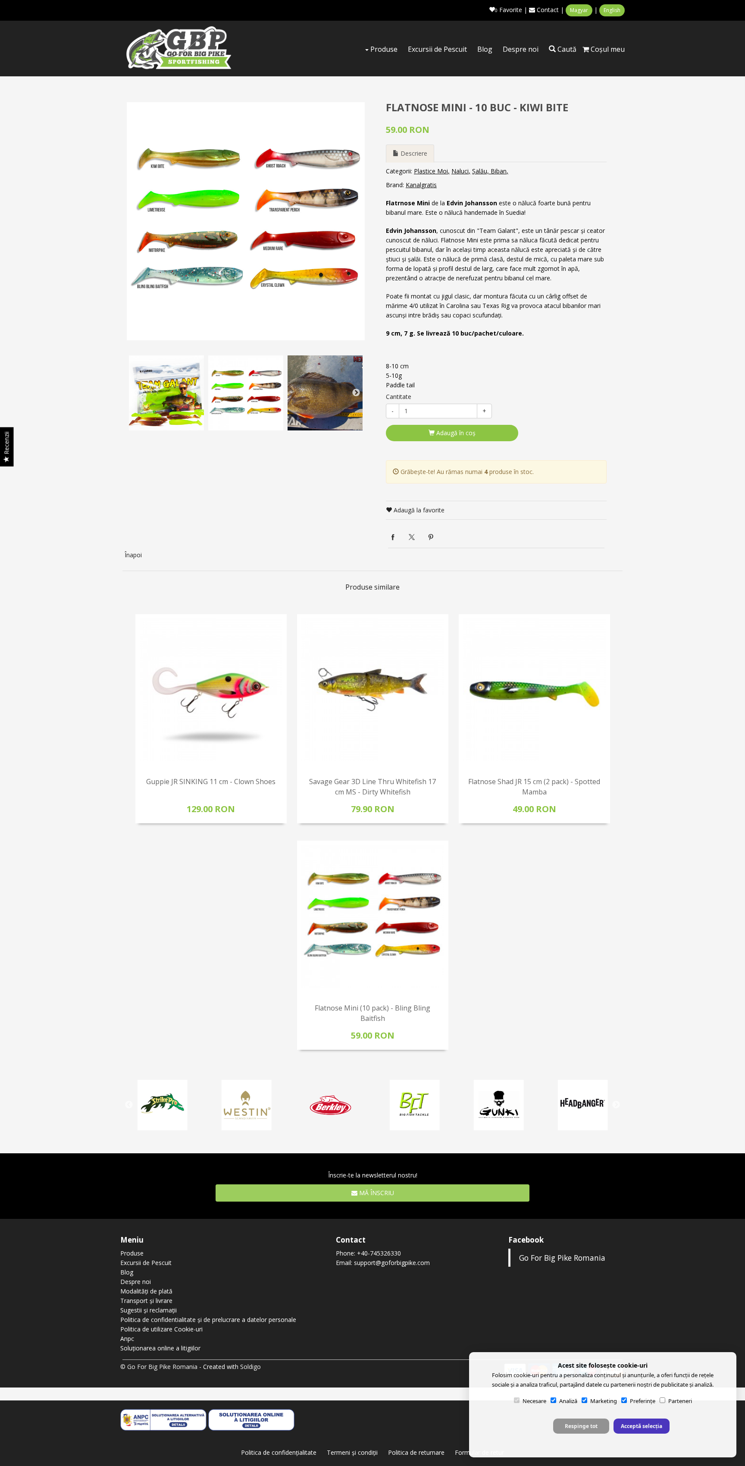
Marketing (603, 1401)
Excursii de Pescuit (437, 49)
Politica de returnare (416, 1452)
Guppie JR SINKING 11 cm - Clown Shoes (210, 781)
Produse (383, 49)
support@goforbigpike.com (392, 1263)
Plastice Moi (431, 171)
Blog (484, 49)
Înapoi (133, 555)
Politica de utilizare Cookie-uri (161, 1329)
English (612, 10)
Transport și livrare (146, 1300)
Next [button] (356, 393)
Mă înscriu (375, 1193)
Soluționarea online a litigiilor (160, 1348)
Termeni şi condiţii (352, 1452)
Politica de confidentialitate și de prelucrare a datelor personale (208, 1319)
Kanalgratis (421, 185)
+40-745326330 (379, 1253)
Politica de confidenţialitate (278, 1452)
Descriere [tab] (413, 153)
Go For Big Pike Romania (562, 1258)
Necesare (534, 1401)
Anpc (127, 1338)
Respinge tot (581, 1426)
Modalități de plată (146, 1291)
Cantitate (398, 396)
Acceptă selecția (641, 1426)
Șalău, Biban (489, 171)
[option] (246, 221)
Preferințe (642, 1401)
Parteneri (680, 1401)
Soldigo (250, 1366)
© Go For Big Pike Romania (158, 1366)
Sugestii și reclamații (148, 1310)
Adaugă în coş (455, 433)
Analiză (568, 1401)
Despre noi (520, 49)
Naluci (460, 171)
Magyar (579, 10)
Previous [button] (135, 393)
